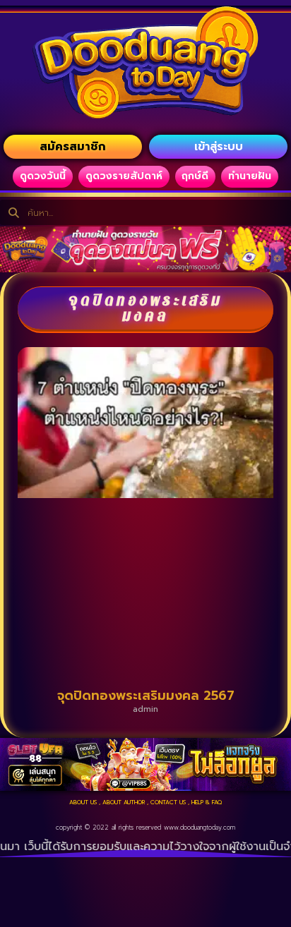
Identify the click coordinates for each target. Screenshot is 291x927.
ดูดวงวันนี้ (43, 176)
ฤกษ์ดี (195, 176)
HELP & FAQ (206, 802)
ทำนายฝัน (249, 176)
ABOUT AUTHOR (123, 802)
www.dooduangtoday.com (199, 827)
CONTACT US (168, 802)
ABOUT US (83, 802)
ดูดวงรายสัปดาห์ (123, 176)
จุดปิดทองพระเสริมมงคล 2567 (145, 695)
